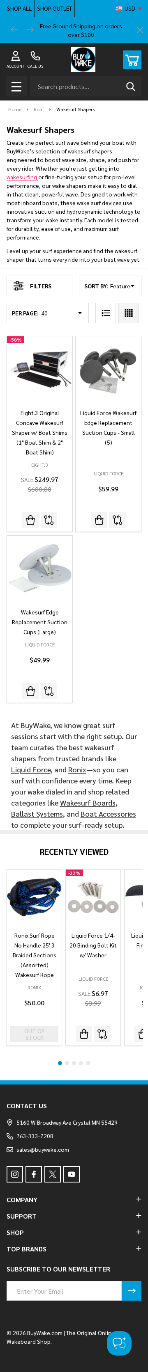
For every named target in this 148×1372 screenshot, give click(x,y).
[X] (52, 1174)
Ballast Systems (37, 813)
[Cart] (132, 59)
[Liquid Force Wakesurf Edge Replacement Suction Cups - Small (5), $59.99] (108, 369)
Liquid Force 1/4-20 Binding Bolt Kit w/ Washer (93, 945)
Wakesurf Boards (88, 802)
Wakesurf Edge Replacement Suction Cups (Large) (39, 621)
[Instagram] (15, 1174)
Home (14, 109)
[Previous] (15, 30)
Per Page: (25, 313)
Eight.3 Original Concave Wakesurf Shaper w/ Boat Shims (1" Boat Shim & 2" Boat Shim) (39, 432)
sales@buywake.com (42, 1149)
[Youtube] (71, 1174)
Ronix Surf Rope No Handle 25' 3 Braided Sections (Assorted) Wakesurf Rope (34, 954)
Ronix (77, 769)
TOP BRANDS (26, 1248)
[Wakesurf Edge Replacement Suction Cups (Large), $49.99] (39, 568)
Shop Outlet (54, 8)
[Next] (30, 30)
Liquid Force (31, 769)
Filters (40, 286)
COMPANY (22, 1199)
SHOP (15, 1232)
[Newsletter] (131, 1291)
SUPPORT (22, 1216)
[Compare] (49, 520)
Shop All (19, 8)
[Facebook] (34, 1174)
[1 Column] (105, 313)
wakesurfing (22, 176)
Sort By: (96, 286)
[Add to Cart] (30, 520)
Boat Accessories (108, 813)
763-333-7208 (34, 1135)
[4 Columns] (128, 313)
